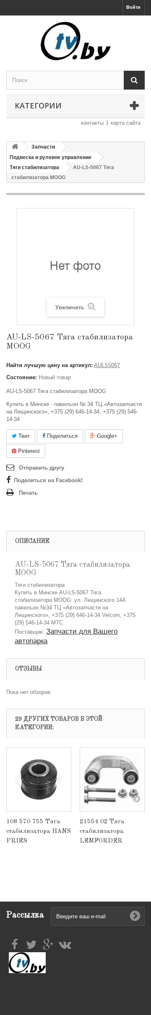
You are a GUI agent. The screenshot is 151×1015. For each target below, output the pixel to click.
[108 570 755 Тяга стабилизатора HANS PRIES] (38, 779)
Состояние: (21, 377)
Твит (23, 436)
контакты (92, 123)
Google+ (106, 436)
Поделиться (61, 436)
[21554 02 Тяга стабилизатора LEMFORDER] (112, 779)
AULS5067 (107, 365)
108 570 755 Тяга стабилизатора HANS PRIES (38, 831)
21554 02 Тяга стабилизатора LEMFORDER (102, 831)
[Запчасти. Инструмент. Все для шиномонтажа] (75, 41)
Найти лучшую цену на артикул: (49, 365)
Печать (28, 493)
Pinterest (28, 451)
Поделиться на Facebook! (48, 480)
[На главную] (15, 147)
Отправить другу (41, 468)
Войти (133, 7)
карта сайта (126, 123)
